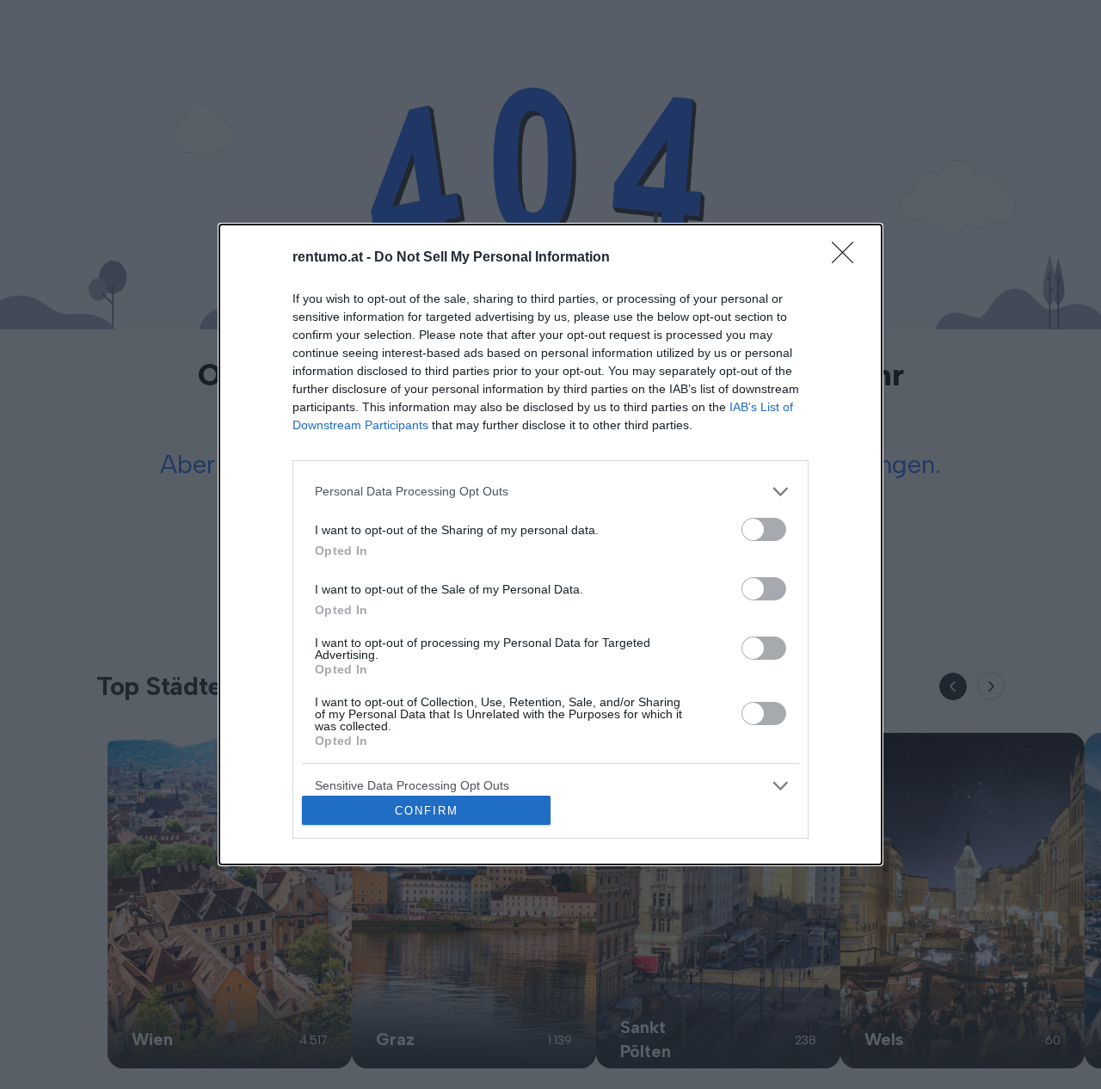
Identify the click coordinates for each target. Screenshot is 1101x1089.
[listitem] (550, 492)
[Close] (848, 258)
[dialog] (550, 545)
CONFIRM (426, 810)
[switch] (763, 529)
